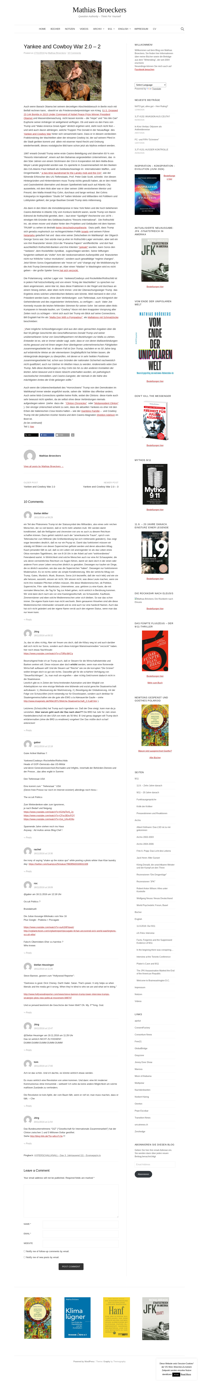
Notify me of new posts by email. (42, 1257)
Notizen (70, 29)
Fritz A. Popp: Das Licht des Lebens (154, 851)
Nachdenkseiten (142, 1090)
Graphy (106, 1361)
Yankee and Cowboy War (37, 134)
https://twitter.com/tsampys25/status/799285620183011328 (58, 864)
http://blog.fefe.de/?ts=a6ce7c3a (46, 1136)
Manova (138, 1069)
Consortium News (143, 1034)
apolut (138, 1021)
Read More (186, 1374)
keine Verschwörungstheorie (71, 227)
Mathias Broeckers (99, 10)
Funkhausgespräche (146, 799)
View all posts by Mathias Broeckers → (44, 466)
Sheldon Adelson (106, 415)
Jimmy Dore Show (143, 1062)
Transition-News (142, 1118)
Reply (29, 619)
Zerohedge (140, 1131)
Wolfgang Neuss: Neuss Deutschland (155, 898)
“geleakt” (83, 247)
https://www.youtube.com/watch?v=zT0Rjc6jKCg (48, 653)
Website (28, 1243)
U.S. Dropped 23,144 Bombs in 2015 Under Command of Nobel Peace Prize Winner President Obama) (71, 114)
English (123, 29)
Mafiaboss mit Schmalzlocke (103, 317)
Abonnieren (143, 1174)
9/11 (110, 29)
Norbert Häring (142, 1097)
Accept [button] (176, 1374)
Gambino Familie (90, 411)
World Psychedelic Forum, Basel (152, 905)
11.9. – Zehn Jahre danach (149, 785)
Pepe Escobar (141, 1111)
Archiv (97, 29)
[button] (31, 435)
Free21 (138, 1041)
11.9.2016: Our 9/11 (146, 926)
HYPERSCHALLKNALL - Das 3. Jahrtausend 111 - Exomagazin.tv (67, 1155)
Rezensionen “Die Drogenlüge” (152, 874)
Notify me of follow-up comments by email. (47, 1251)
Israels (85, 231)
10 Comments (74, 53)
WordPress (89, 1361)
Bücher (55, 29)
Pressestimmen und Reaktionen (152, 813)
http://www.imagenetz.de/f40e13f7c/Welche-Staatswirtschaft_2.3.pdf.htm (60, 701)
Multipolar (139, 1083)
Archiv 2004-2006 (145, 844)
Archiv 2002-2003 (145, 837)
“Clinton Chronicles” (76, 403)
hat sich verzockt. (69, 270)
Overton (138, 1104)
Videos (84, 29)
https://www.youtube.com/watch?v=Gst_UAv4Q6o (49, 819)
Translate (156, 89)
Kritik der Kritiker (144, 806)
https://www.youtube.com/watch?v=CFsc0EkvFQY (49, 815)
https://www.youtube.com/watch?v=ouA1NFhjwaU (49, 927)
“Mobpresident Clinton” (106, 403)
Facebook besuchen (144, 69)
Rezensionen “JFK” (146, 881)
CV (154, 29)
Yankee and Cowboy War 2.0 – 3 (100, 486)
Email (27, 1234)
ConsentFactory (142, 1028)
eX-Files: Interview (145, 933)
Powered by (78, 1361)
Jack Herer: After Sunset (148, 858)
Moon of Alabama (143, 1076)
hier (32, 426)
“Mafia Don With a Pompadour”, (66, 317)
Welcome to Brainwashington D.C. (153, 980)
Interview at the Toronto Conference (154, 957)
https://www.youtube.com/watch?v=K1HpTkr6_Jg (48, 812)
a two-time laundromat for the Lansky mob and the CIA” (71, 173)
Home (42, 29)
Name (27, 1224)
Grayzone (139, 1055)
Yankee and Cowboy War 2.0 (39, 486)
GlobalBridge (141, 1048)
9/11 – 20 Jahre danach (148, 792)
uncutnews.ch (141, 1124)
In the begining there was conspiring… (155, 950)
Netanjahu (29, 235)
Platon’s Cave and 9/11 (148, 964)
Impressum (141, 29)
